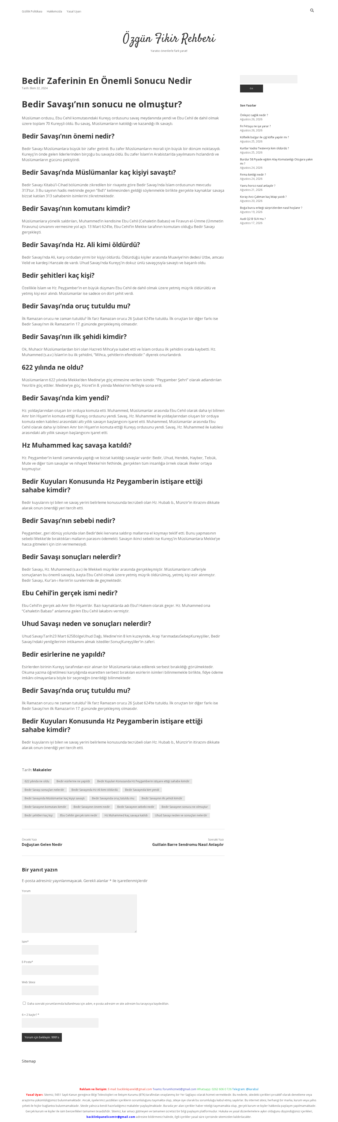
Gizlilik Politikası (32, 11)
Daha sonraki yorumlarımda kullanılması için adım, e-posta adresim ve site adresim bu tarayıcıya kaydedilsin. (98, 1004)
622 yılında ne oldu (37, 781)
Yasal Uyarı (74, 11)
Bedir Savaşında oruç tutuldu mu (113, 798)
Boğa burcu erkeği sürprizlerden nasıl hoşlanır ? (271, 208)
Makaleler (42, 769)
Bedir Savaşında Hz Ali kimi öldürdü (95, 790)
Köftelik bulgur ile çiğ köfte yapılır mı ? (264, 137)
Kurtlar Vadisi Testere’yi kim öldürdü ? (264, 148)
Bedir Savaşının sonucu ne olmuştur (185, 807)
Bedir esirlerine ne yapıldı (73, 781)
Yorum (26, 891)
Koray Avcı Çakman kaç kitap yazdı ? (263, 197)
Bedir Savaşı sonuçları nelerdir (44, 790)
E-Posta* (27, 962)
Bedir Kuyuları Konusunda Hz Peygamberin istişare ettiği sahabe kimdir (143, 781)
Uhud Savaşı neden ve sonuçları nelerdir (181, 815)
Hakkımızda (54, 11)
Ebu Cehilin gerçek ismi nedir (78, 815)
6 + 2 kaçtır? (30, 1015)
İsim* (25, 942)
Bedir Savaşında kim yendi (142, 790)
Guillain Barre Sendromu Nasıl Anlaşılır (188, 844)
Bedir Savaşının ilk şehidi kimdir (162, 798)
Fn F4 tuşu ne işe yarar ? (255, 126)
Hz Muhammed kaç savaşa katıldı (126, 815)
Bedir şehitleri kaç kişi (39, 815)
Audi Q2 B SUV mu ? (253, 219)
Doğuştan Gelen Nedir (42, 844)
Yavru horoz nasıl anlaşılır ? (257, 186)
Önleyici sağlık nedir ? (254, 115)
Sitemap (29, 1061)
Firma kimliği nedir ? (253, 175)
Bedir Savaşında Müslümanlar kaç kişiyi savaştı (55, 798)
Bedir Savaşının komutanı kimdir (45, 807)
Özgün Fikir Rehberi (169, 39)
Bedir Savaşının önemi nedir (92, 807)
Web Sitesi (28, 982)
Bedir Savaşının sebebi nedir (135, 807)
